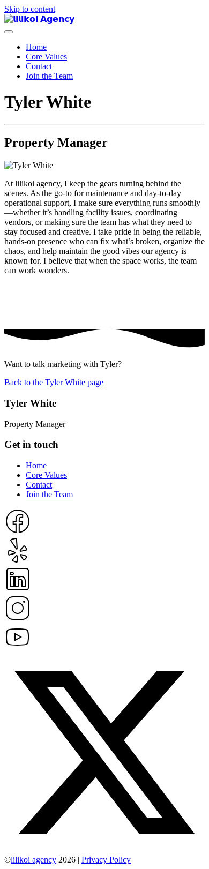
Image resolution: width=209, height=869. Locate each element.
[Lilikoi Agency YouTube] (17, 647)
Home (36, 46)
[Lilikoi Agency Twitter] (104, 850)
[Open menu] (8, 31)
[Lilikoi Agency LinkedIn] (17, 589)
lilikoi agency (33, 859)
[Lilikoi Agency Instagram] (17, 618)
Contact (39, 66)
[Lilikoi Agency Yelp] (17, 560)
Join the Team (49, 75)
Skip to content (29, 8)
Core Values (46, 56)
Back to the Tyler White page (53, 382)
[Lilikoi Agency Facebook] (17, 531)
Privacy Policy (106, 859)
